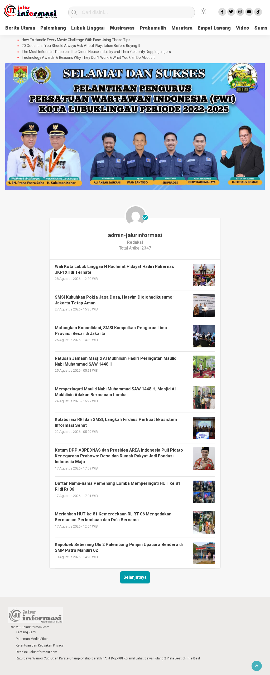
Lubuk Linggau (88, 28)
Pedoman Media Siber (32, 638)
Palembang (53, 28)
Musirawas (122, 28)
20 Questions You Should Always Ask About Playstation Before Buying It (81, 46)
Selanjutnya (135, 577)
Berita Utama (20, 28)
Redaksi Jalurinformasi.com (36, 652)
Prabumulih (153, 28)
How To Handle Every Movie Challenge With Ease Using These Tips (76, 40)
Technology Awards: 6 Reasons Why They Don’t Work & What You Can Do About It (88, 57)
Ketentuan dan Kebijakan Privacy (40, 645)
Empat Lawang (214, 28)
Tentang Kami (26, 632)
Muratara (181, 28)
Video (242, 28)
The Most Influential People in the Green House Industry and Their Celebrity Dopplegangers (96, 52)
